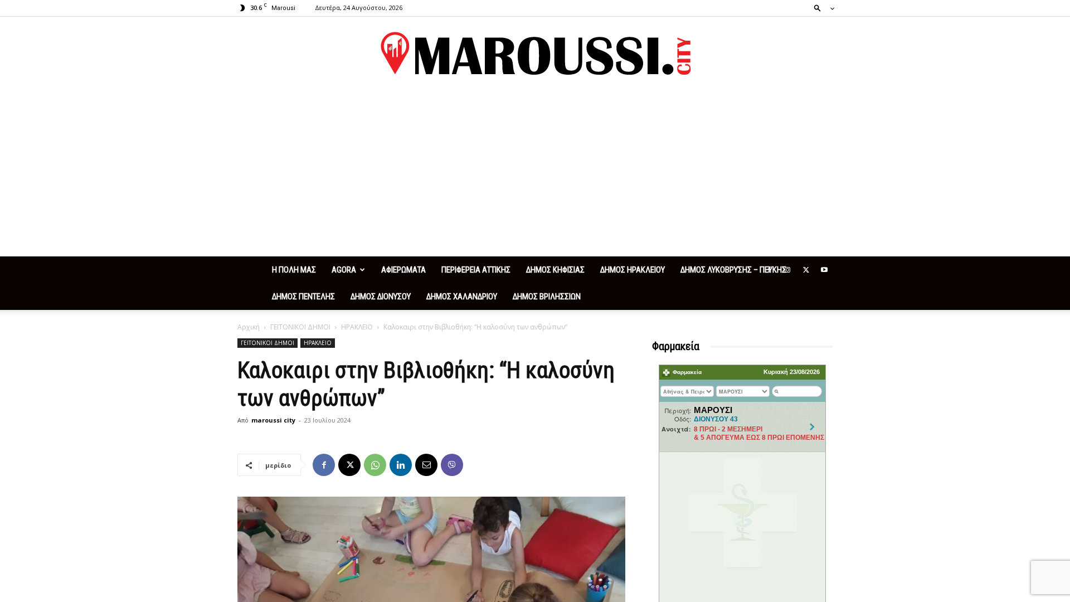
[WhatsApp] (375, 465)
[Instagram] (787, 269)
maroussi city (273, 420)
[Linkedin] (401, 465)
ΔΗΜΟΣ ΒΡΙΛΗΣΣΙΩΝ (547, 297)
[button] (821, 7)
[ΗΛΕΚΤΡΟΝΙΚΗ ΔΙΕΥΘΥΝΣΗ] (426, 465)
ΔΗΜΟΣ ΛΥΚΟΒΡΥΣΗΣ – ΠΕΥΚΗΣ (733, 270)
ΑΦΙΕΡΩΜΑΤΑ (403, 270)
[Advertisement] (535, 173)
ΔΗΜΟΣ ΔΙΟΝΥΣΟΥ (381, 297)
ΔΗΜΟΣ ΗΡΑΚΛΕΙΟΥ (632, 270)
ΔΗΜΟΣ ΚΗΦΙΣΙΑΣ (555, 270)
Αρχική (248, 327)
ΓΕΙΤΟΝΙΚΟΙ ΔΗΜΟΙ (300, 327)
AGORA (344, 270)
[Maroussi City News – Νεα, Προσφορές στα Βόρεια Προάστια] (535, 53)
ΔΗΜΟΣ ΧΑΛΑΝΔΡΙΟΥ (461, 297)
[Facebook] (769, 269)
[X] (805, 269)
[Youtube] (824, 269)
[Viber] (452, 465)
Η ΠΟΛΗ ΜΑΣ (294, 270)
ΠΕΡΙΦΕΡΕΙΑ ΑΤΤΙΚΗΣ (475, 270)
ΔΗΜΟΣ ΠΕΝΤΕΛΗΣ (303, 297)
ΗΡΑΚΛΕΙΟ (357, 327)
